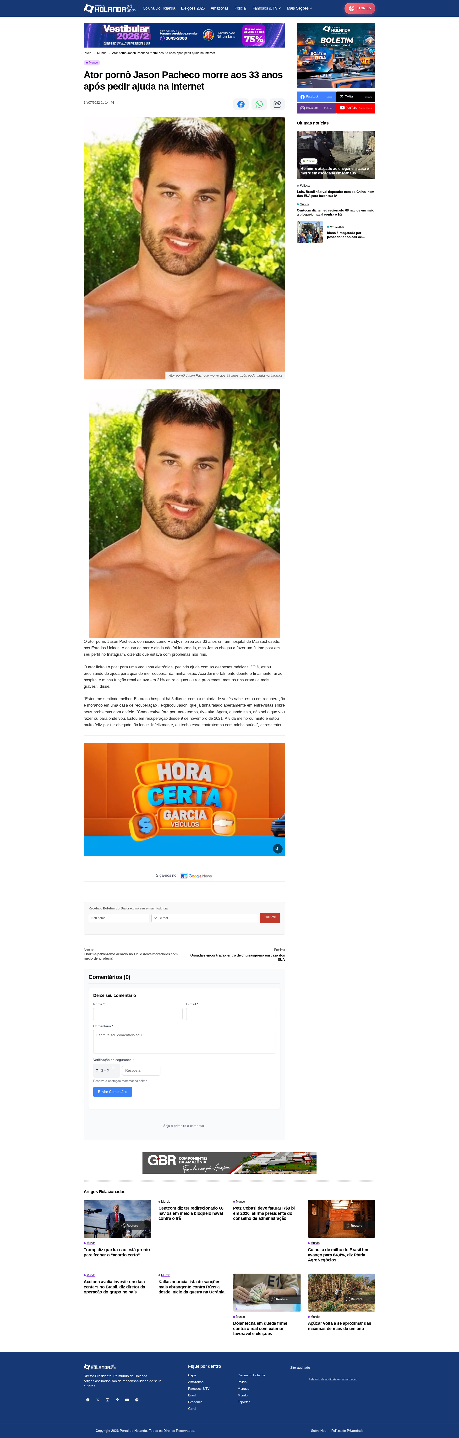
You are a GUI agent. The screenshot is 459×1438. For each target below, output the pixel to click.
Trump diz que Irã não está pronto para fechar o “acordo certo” (117, 1252)
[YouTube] (127, 1400)
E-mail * (192, 1004)
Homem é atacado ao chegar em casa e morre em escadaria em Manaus (335, 171)
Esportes (244, 1402)
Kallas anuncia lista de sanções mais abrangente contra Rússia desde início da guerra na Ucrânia (191, 1286)
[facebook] (88, 1400)
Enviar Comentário (112, 1092)
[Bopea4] (110, 8)
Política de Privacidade (347, 1431)
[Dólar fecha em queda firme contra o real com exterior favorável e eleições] (267, 1293)
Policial (242, 1382)
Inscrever (270, 917)
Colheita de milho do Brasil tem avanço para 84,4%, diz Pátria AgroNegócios (339, 1254)
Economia (195, 1402)
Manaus (243, 1388)
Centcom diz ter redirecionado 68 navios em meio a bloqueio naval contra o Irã (335, 212)
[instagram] (107, 1400)
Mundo (101, 53)
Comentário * (103, 1026)
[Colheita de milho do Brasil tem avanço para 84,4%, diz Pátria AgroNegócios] (342, 1219)
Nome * (98, 1004)
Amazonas (195, 1382)
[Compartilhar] (277, 104)
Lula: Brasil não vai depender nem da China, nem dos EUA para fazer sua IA (335, 194)
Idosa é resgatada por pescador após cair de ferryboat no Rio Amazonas (348, 235)
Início (87, 53)
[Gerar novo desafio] (113, 1070)
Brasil (192, 1395)
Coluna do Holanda (251, 1375)
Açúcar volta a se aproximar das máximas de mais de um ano (339, 1326)
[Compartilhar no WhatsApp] (259, 104)
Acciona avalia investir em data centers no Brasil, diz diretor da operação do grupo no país (114, 1286)
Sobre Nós (318, 1431)
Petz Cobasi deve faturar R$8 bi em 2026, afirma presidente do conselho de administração (264, 1213)
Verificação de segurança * (113, 1060)
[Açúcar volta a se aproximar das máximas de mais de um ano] (342, 1293)
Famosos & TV (198, 1388)
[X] (97, 1400)
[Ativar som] (278, 849)
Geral (192, 1409)
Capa (192, 1375)
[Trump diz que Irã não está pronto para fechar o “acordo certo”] (117, 1219)
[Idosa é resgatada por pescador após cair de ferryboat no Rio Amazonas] (310, 232)
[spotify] (137, 1400)
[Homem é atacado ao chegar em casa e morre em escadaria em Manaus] (336, 155)
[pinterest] (117, 1400)
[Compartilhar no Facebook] (241, 104)
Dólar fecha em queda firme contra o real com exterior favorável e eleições (260, 1328)
